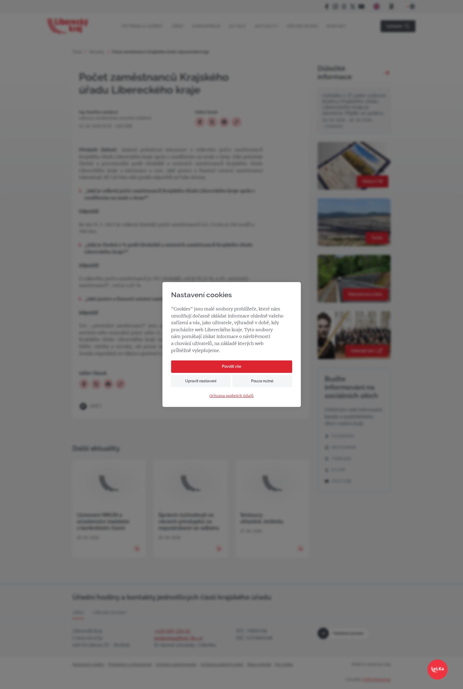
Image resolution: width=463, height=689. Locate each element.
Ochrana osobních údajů (231, 396)
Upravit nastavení (200, 381)
